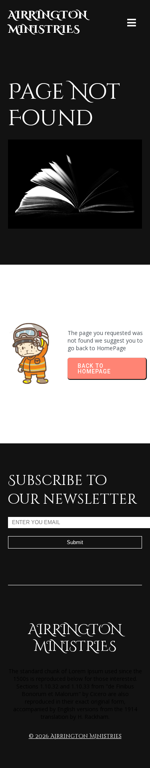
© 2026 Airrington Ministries (75, 736)
